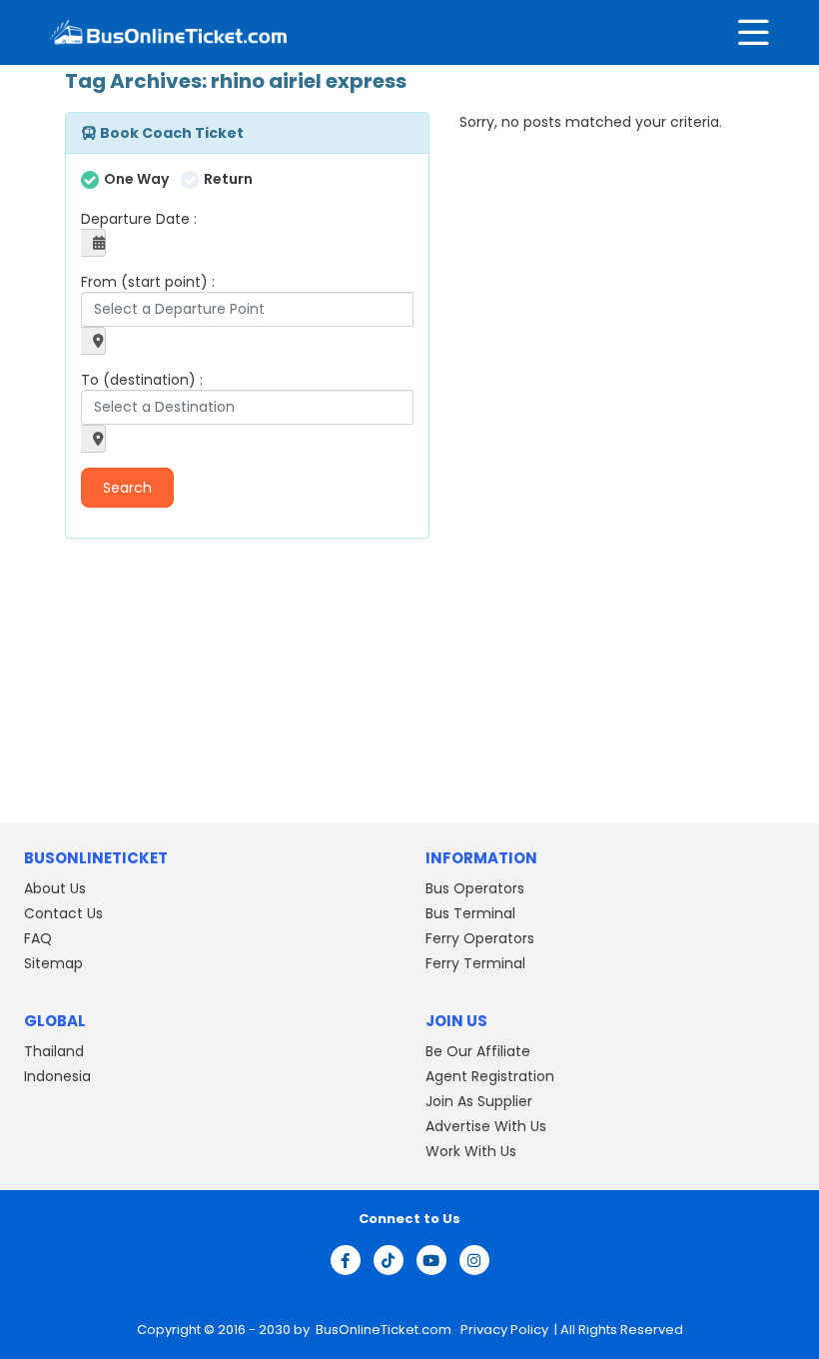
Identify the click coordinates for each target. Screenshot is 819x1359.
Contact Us (63, 913)
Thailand (54, 1051)
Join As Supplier (478, 1101)
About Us (55, 888)
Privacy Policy (502, 1329)
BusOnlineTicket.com (385, 1329)
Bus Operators (474, 888)
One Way (136, 179)
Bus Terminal (470, 913)
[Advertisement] (190, 683)
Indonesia (57, 1076)
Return (228, 179)
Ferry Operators (479, 938)
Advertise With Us (485, 1126)
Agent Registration (489, 1076)
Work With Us (470, 1151)
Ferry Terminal (475, 963)
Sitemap (53, 963)
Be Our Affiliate (477, 1051)
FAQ (38, 938)
